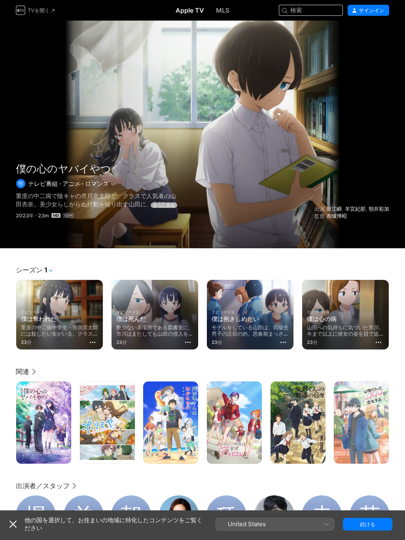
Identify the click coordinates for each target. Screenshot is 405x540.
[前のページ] (7, 313)
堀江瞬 (334, 209)
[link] (26, 371)
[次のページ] (397, 313)
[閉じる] (13, 524)
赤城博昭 (336, 216)
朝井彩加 (379, 209)
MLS (222, 10)
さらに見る (164, 205)
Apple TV (190, 10)
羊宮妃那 (355, 209)
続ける (367, 524)
